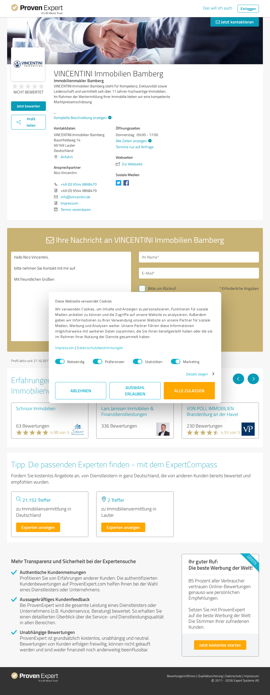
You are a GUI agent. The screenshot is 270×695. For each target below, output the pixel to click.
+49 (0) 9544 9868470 (79, 184)
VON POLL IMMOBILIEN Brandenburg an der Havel (212, 411)
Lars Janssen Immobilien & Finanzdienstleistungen (127, 411)
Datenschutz (233, 676)
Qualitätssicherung (210, 676)
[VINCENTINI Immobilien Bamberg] (28, 64)
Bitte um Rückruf (162, 288)
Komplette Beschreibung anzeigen (80, 117)
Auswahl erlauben (135, 390)
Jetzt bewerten (28, 105)
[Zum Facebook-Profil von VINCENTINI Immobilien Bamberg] (127, 185)
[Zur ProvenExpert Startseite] (37, 10)
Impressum (64, 347)
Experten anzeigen (38, 527)
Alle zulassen (189, 391)
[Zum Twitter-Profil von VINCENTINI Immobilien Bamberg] (119, 185)
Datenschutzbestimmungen (100, 347)
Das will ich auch (217, 8)
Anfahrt (67, 156)
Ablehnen (80, 391)
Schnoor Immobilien (35, 408)
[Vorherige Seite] (238, 379)
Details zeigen (197, 373)
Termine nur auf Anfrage (134, 146)
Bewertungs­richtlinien (181, 676)
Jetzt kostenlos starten (220, 645)
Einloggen (248, 8)
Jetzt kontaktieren (237, 22)
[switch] (97, 361)
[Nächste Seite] (253, 379)
